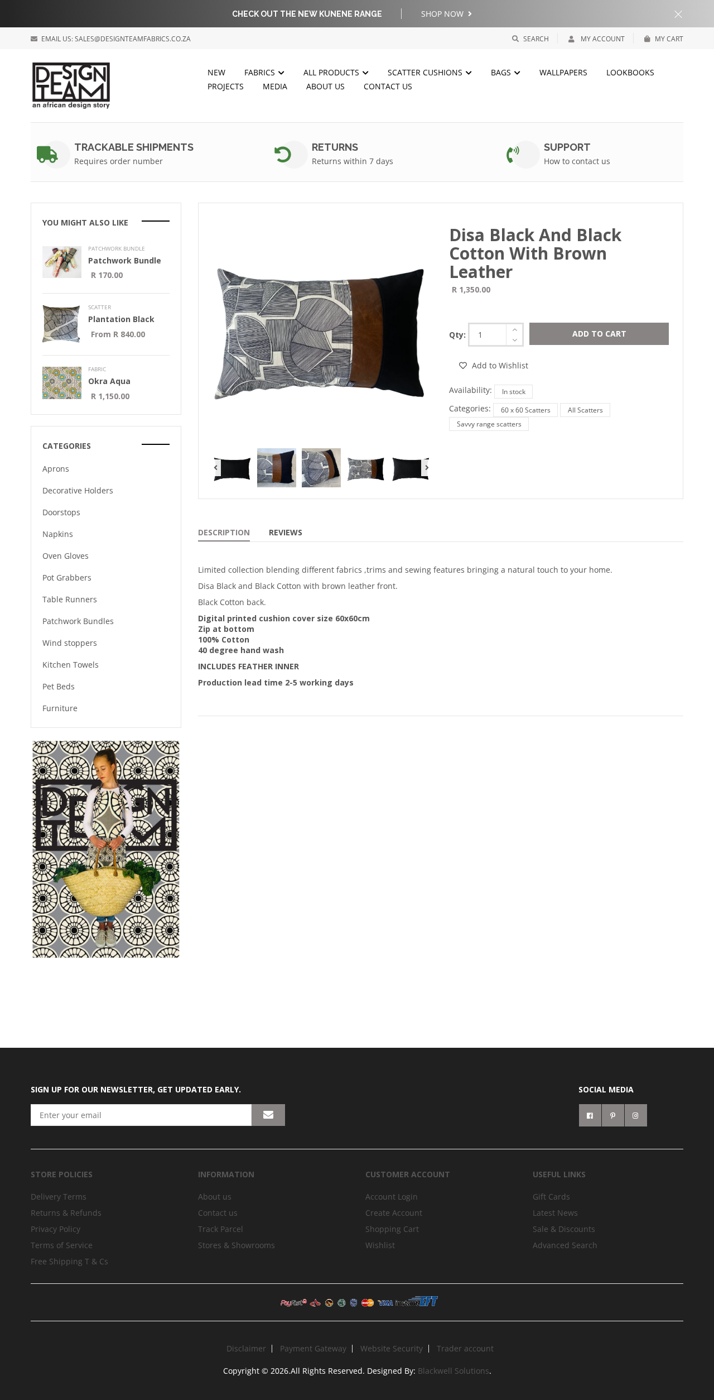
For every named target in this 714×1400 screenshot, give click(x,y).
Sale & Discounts (564, 1229)
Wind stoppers (69, 642)
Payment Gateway (313, 1348)
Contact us (218, 1212)
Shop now (443, 13)
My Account (602, 39)
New (216, 72)
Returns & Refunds (66, 1212)
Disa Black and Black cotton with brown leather (535, 253)
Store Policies (62, 1174)
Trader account (465, 1348)
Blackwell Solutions (453, 1370)
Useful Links (559, 1174)
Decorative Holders (77, 490)
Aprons (55, 468)
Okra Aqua (109, 381)
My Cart (669, 39)
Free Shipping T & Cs (69, 1261)
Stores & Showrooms (236, 1245)
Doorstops (61, 512)
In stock (513, 391)
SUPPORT (567, 147)
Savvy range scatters (489, 424)
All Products (332, 72)
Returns (335, 147)
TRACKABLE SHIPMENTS (134, 147)
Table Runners (69, 599)
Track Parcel (220, 1229)
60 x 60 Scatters (526, 410)
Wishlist (380, 1245)
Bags (502, 72)
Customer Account (407, 1174)
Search (536, 39)
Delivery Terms (58, 1196)
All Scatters (585, 410)
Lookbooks (630, 72)
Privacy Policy (55, 1229)
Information (226, 1174)
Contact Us (388, 86)
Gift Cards (551, 1196)
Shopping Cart (392, 1229)
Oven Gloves (65, 555)
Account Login (391, 1196)
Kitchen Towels (70, 664)
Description (224, 532)
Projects (226, 86)
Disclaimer (246, 1348)
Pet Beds (58, 686)
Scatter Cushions (426, 72)
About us (325, 86)
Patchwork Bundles (78, 621)
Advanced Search (565, 1245)
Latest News (555, 1212)
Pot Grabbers (66, 577)
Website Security (391, 1348)
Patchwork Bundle (124, 260)
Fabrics (260, 72)
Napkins (57, 534)
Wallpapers (563, 72)
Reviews (285, 532)
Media (275, 86)
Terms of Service (62, 1245)
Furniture (60, 708)
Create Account (393, 1212)
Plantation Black (121, 319)
